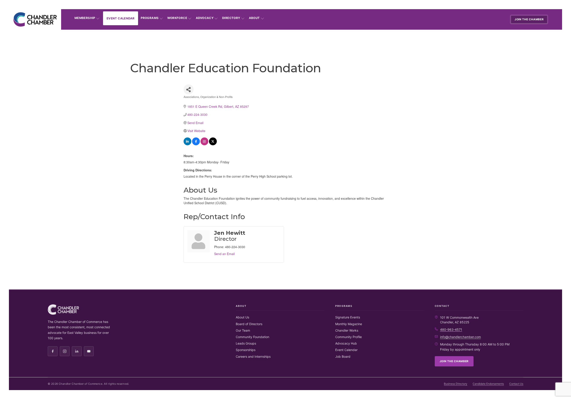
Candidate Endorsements (488, 383)
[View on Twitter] (213, 144)
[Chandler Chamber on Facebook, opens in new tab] (53, 351)
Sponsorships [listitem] (245, 350)
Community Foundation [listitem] (252, 337)
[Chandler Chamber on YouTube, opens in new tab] (89, 351)
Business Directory (455, 383)
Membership (84, 18)
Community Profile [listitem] (348, 337)
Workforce (177, 18)
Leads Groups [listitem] (246, 343)
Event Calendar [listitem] (346, 350)
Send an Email (224, 253)
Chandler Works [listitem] (346, 330)
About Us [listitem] (242, 317)
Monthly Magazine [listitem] (348, 324)
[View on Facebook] (196, 144)
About (254, 18)
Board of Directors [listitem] (249, 324)
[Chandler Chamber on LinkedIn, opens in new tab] (77, 351)
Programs (150, 18)
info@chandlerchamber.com (460, 337)
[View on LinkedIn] (187, 144)
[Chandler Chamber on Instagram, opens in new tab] (65, 351)
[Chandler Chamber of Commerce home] (35, 19)
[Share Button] (189, 89)
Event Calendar (120, 18)
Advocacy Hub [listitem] (346, 343)
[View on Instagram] (204, 144)
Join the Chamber (529, 19)
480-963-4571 (451, 329)
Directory (231, 18)
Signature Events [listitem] (347, 317)
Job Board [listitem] (342, 356)
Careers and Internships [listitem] (253, 356)
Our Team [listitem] (243, 330)
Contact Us (516, 383)
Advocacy (204, 18)
